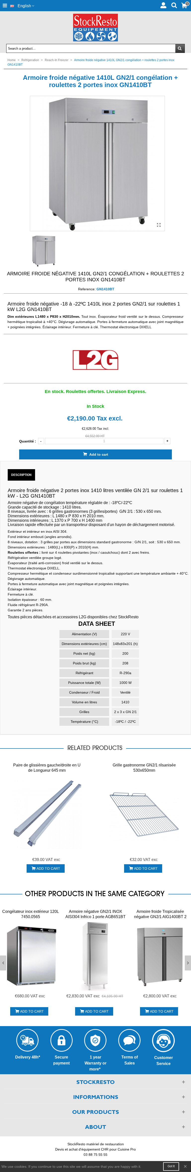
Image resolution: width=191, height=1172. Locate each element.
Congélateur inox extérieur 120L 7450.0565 (30, 914)
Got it (171, 1166)
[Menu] (4, 5)
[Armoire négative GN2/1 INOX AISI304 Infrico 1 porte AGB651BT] (95, 956)
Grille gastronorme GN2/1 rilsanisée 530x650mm (144, 767)
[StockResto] (95, 27)
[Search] (174, 4)
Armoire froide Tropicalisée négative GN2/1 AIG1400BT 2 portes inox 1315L (160, 916)
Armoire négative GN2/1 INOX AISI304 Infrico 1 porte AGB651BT (95, 914)
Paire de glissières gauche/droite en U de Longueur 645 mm (47, 767)
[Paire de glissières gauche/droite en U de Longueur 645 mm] (47, 814)
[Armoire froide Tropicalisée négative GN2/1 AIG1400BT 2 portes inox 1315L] (160, 956)
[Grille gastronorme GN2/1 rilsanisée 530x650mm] (144, 814)
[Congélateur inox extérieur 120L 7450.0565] (30, 956)
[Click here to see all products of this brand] (95, 360)
